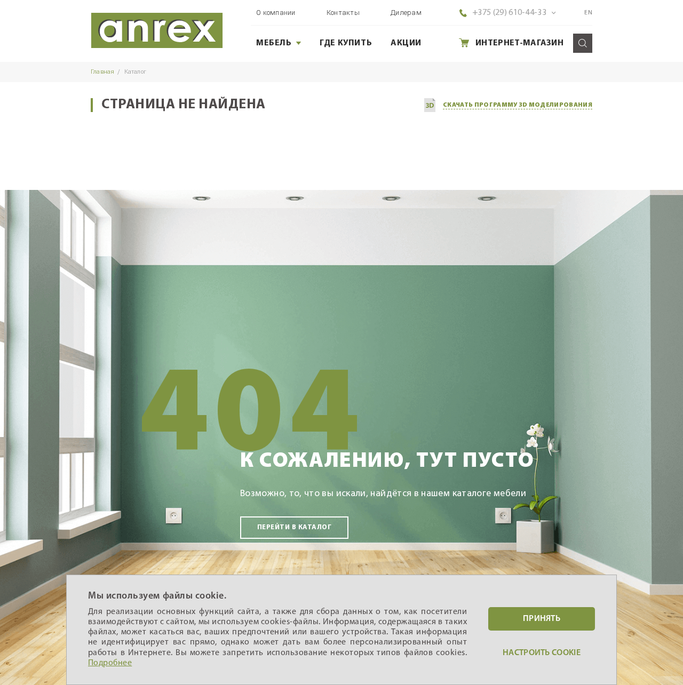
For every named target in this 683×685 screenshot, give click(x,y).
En (588, 13)
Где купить (346, 43)
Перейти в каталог (294, 527)
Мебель (274, 43)
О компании (276, 13)
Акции (406, 43)
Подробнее (110, 663)
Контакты (343, 13)
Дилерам (406, 13)
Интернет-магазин (519, 43)
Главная (103, 71)
